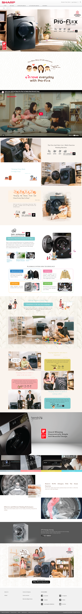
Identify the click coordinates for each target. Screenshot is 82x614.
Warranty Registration (27, 599)
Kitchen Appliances (34, 5)
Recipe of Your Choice (65, 2)
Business (45, 5)
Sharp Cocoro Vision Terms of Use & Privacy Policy (38, 612)
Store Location (26, 595)
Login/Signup (74, 2)
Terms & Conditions (5, 612)
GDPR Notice (24, 612)
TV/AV (5, 5)
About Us (6, 591)
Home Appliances (21, 5)
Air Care (12, 5)
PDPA (19, 612)
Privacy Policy (13, 612)
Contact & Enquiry (27, 591)
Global (6, 595)
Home (4, 8)
